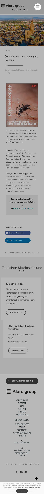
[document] (22, 247)
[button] (37, 6)
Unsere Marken (18, 10)
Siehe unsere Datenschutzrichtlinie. (31, 487)
